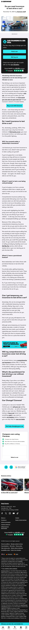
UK (4, 554)
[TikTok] (17, 513)
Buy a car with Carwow (14, 105)
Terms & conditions (5, 544)
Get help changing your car (14, 426)
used (10, 415)
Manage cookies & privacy (17, 544)
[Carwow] (6, 1)
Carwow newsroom (5, 524)
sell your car (16, 407)
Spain (17, 554)
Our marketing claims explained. (9, 568)
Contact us (3, 520)
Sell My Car (5, 246)
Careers (17, 517)
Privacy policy (19, 546)
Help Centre (5, 503)
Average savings (5, 570)
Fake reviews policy (5, 548)
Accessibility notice (5, 550)
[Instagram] (10, 513)
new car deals (20, 419)
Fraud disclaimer (5, 546)
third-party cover (14, 132)
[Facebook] (2, 513)
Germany (10, 554)
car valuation (15, 64)
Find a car (14, 51)
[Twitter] (6, 513)
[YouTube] (14, 513)
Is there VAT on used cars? (9, 492)
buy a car (11, 413)
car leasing (10, 417)
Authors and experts (5, 522)
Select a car (14, 457)
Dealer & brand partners (20, 520)
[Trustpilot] (14, 70)
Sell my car (14, 57)
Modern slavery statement (17, 548)
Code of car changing (16, 550)
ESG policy (12, 546)
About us (3, 517)
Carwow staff (21, 11)
